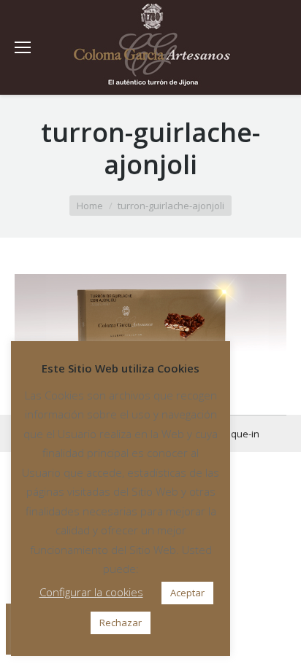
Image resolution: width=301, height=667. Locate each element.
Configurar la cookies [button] (91, 592)
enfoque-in (234, 433)
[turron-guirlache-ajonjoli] (150, 322)
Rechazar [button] (120, 622)
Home (90, 205)
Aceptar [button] (187, 592)
